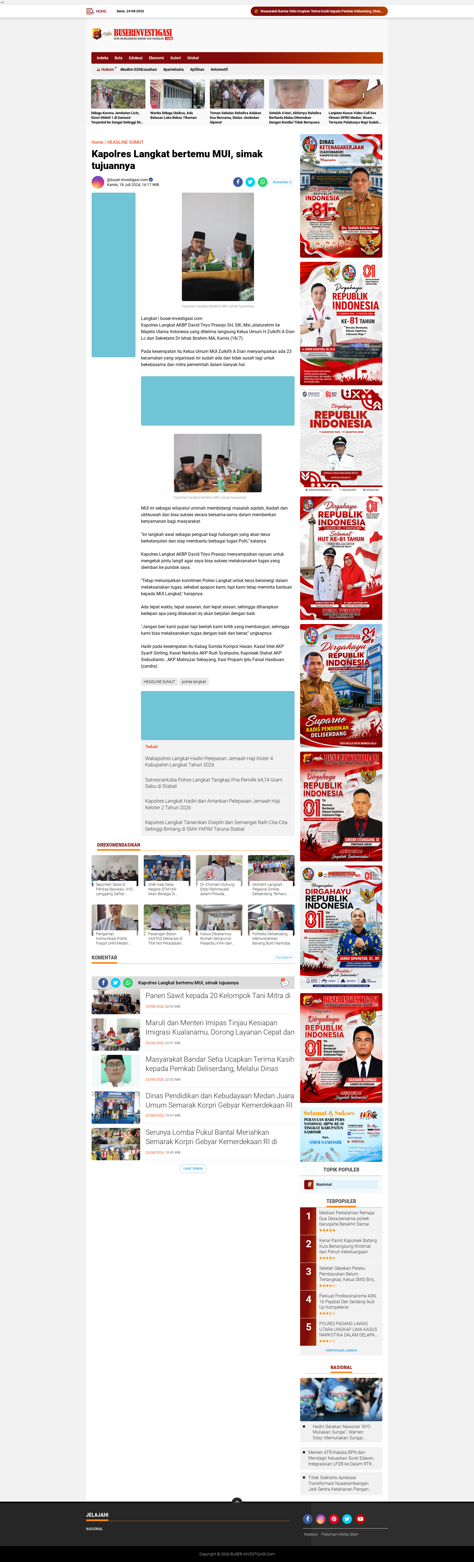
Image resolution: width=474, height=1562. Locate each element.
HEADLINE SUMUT (125, 142)
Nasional (324, 1184)
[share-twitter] (250, 182)
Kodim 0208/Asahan (139, 69)
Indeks (102, 58)
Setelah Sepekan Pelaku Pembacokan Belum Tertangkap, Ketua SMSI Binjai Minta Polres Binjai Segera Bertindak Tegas (348, 1274)
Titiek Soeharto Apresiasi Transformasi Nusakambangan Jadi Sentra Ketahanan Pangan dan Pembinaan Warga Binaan (338, 1483)
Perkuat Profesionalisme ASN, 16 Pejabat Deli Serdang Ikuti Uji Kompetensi (348, 1301)
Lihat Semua (193, 1168)
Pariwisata (174, 69)
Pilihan (198, 69)
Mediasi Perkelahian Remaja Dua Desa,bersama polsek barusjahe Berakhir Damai (346, 1218)
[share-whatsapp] (262, 182)
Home (101, 11)
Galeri (175, 58)
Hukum (107, 69)
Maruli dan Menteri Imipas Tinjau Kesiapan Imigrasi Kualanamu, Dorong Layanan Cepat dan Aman (220, 1032)
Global (193, 58)
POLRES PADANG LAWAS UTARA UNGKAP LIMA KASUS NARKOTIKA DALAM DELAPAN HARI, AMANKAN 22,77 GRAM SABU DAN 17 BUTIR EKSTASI (348, 1329)
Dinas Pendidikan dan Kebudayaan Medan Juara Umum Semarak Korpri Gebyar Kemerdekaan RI (220, 1100)
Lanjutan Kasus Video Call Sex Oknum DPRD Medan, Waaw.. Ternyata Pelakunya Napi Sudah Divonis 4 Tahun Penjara (354, 118)
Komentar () (282, 182)
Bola (119, 58)
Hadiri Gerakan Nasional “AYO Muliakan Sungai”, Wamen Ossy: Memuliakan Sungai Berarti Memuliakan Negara (341, 1432)
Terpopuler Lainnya (341, 1350)
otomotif (220, 69)
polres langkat (194, 681)
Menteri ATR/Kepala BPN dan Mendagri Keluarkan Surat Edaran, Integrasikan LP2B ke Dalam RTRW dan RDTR (342, 1458)
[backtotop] (237, 1503)
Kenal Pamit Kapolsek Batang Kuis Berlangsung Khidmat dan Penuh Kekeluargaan (348, 1246)
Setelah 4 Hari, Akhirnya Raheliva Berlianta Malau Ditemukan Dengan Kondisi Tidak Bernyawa (295, 117)
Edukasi (136, 58)
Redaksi (311, 1534)
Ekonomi (156, 58)
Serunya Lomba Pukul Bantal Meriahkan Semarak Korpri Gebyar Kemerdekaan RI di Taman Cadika (322, 11)
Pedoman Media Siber (339, 1534)
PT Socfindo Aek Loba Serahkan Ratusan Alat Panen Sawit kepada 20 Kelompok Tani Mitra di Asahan (218, 995)
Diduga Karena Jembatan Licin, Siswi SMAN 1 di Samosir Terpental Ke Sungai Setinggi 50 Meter (115, 118)
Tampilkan (283, 957)
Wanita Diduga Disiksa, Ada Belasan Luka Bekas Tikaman (173, 115)
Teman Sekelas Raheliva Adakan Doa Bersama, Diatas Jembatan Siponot (235, 117)
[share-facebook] (238, 182)
